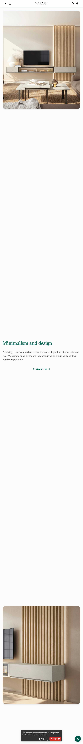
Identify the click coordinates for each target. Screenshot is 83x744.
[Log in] (77, 3)
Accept (54, 739)
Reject (43, 739)
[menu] (6, 3)
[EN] (9, 3)
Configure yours (40, 369)
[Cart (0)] (73, 3)
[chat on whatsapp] (78, 739)
